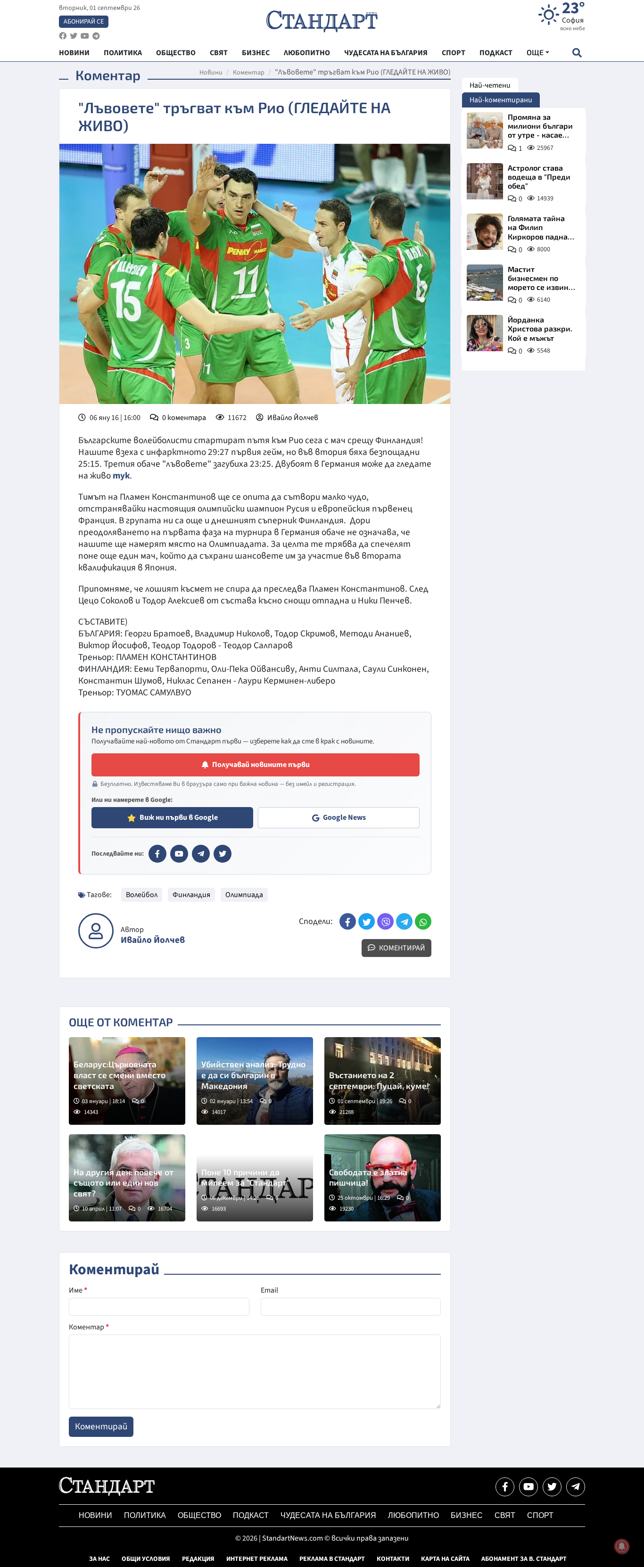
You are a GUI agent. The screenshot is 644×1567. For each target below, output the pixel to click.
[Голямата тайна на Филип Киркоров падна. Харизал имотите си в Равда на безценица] (485, 232)
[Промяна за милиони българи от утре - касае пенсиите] (485, 130)
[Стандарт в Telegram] (201, 854)
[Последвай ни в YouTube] (528, 1486)
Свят (505, 1515)
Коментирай (401, 948)
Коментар (248, 72)
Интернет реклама (257, 1559)
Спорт (540, 1515)
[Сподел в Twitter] (366, 921)
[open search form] (577, 52)
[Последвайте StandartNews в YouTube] (85, 36)
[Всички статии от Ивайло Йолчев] (96, 930)
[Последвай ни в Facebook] (504, 1486)
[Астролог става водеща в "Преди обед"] (485, 181)
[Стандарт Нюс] (107, 1493)
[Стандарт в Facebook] (157, 854)
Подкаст (251, 1515)
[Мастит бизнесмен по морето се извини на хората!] (485, 282)
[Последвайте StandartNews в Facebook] (62, 36)
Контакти (393, 1559)
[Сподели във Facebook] (347, 921)
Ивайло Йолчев (292, 417)
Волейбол (141, 895)
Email (269, 1290)
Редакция (198, 1559)
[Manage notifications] (621, 1546)
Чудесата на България (328, 1515)
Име (78, 1290)
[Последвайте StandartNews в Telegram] (96, 36)
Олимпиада (244, 895)
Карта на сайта (445, 1559)
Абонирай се (84, 21)
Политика (145, 1515)
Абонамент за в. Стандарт (524, 1559)
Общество (199, 1515)
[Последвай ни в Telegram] (575, 1486)
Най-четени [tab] (490, 85)
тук (120, 475)
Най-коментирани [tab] (501, 100)
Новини (211, 72)
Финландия (191, 895)
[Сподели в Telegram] (404, 921)
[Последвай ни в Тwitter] (552, 1486)
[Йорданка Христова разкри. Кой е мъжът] (485, 333)
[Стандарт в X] (222, 854)
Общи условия (146, 1559)
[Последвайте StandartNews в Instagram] (73, 36)
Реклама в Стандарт (332, 1559)
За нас (99, 1559)
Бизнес (467, 1515)
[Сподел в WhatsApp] (423, 921)
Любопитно (413, 1515)
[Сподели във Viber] (385, 921)
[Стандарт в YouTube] (179, 854)
